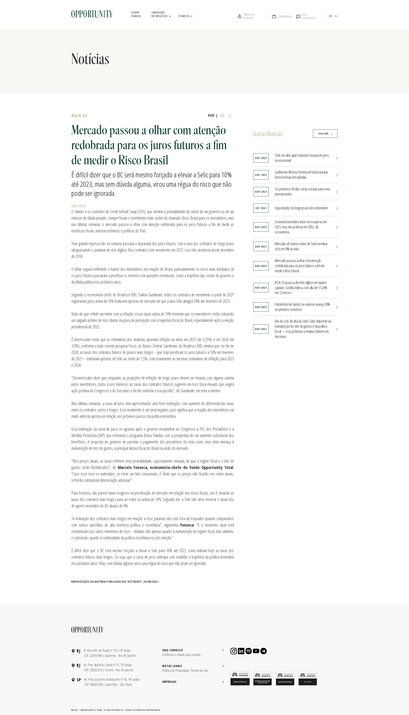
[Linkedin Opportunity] (241, 651)
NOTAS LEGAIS (185, 668)
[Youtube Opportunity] (256, 651)
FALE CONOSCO (182, 652)
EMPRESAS (169, 682)
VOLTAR (323, 133)
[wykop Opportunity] (263, 651)
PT (330, 16)
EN (336, 16)
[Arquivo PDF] (224, 116)
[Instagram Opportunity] (233, 651)
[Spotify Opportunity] (248, 651)
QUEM (136, 14)
